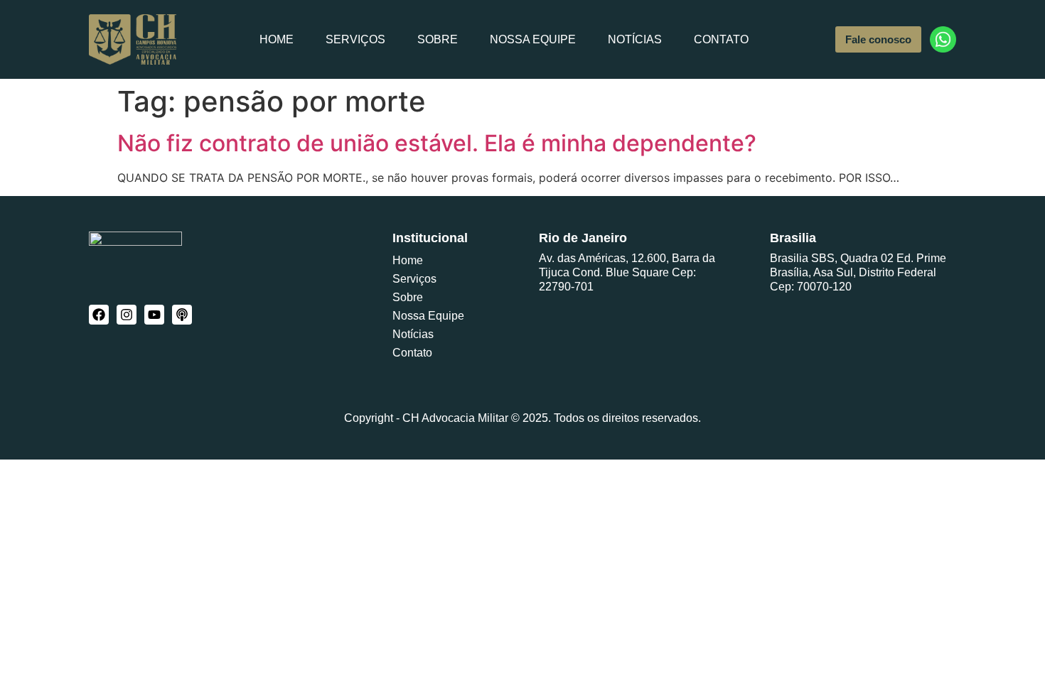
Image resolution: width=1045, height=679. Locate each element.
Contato (721, 39)
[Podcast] (182, 315)
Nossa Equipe (533, 39)
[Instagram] (126, 315)
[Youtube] (154, 315)
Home (276, 39)
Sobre (437, 39)
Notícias (635, 39)
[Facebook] (99, 315)
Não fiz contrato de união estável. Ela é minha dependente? (436, 143)
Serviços (355, 39)
